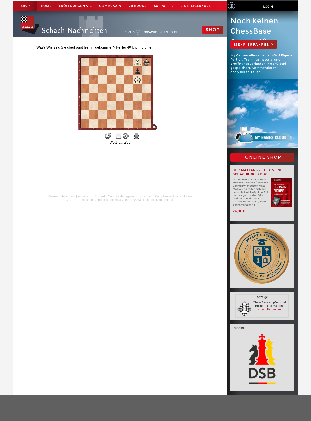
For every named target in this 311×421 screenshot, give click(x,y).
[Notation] (118, 136)
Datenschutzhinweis (61, 196)
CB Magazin (110, 6)
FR (176, 32)
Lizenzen (146, 196)
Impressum (85, 196)
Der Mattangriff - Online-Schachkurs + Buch (258, 172)
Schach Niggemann (269, 309)
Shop (25, 6)
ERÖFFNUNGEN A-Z (75, 6)
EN (166, 32)
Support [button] (162, 6)
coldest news (120, 203)
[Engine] (126, 136)
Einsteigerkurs (196, 6)
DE (161, 32)
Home (46, 6)
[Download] (136, 136)
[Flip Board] (108, 136)
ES (171, 32)
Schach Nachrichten (74, 30)
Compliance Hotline (168, 196)
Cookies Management (122, 196)
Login (268, 6)
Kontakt (100, 196)
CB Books (138, 6)
